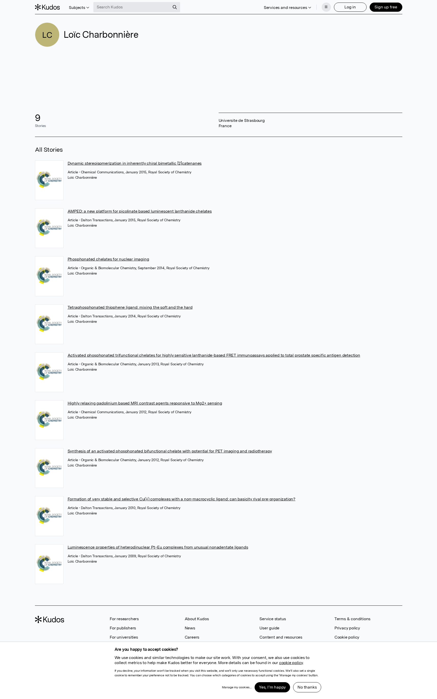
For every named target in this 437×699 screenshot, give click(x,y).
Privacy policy (347, 628)
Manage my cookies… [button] (237, 687)
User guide (269, 628)
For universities (124, 637)
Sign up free (385, 7)
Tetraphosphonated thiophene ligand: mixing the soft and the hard (130, 307)
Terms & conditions (352, 618)
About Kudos (197, 618)
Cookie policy (346, 637)
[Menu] (326, 7)
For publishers (123, 628)
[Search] (175, 7)
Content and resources (280, 637)
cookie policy (291, 662)
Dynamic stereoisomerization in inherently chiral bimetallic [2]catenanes (135, 163)
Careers (192, 637)
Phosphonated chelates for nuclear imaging (108, 259)
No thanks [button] (307, 687)
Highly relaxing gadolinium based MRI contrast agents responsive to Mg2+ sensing (145, 403)
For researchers (124, 618)
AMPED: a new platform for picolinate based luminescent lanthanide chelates (140, 211)
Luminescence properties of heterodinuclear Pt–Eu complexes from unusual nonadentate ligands (158, 547)
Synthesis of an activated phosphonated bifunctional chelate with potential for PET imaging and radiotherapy (170, 451)
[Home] (47, 7)
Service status (272, 618)
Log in (350, 7)
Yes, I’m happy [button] (272, 687)
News (190, 628)
